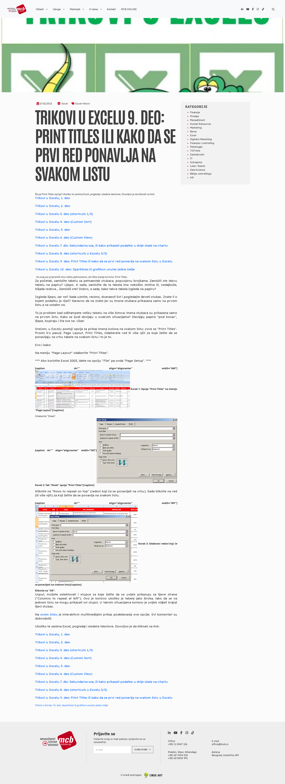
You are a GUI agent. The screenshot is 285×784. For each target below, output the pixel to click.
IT (191, 158)
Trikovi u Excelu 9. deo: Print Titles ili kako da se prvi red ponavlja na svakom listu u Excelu (103, 261)
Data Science (197, 169)
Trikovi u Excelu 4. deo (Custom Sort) (63, 222)
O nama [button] (93, 9)
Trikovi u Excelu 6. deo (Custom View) (63, 237)
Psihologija (196, 146)
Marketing (196, 127)
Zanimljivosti (197, 154)
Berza (193, 131)
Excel (64, 103)
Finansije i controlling (202, 143)
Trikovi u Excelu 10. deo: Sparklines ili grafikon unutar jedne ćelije (85, 269)
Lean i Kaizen (197, 165)
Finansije (195, 112)
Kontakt (111, 9)
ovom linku (48, 614)
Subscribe (141, 749)
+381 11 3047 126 (177, 744)
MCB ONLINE (129, 9)
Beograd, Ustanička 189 (225, 755)
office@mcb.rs (220, 744)
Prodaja (194, 116)
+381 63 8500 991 (178, 758)
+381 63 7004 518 (178, 755)
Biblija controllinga (200, 173)
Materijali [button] (75, 9)
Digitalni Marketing (201, 139)
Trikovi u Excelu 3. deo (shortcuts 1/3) (64, 214)
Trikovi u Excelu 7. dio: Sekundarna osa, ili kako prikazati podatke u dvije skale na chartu (101, 245)
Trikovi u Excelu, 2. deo (52, 206)
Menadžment (197, 120)
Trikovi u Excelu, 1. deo (52, 198)
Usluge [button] (57, 9)
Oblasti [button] (40, 9)
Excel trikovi (82, 103)
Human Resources (200, 123)
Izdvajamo (196, 162)
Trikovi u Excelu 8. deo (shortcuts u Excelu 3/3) (71, 253)
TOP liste (195, 150)
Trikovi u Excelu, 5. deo (52, 229)
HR (192, 177)
